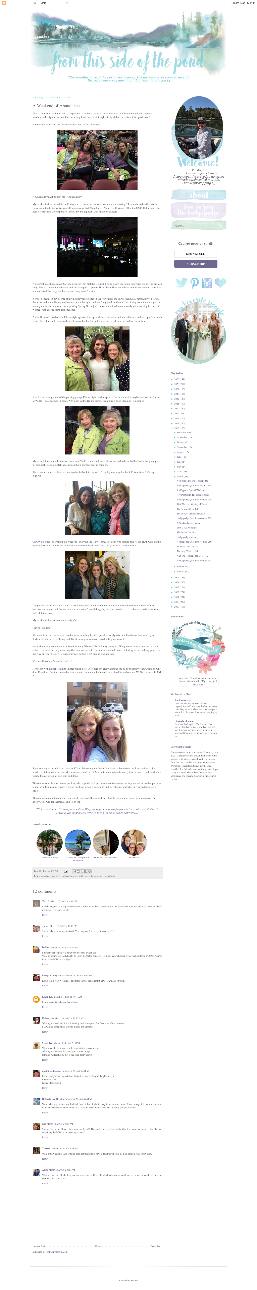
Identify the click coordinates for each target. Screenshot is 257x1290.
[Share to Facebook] (86, 871)
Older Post (156, 1246)
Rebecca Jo (48, 1018)
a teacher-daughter (118, 113)
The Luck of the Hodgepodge (191, 513)
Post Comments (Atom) (57, 1251)
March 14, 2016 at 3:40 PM (75, 1070)
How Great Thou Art (110, 287)
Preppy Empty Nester (53, 975)
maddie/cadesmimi (51, 1071)
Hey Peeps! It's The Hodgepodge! (193, 494)
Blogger (134, 1280)
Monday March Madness (106, 857)
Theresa (46, 1148)
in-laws (94, 876)
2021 (177, 403)
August (181, 451)
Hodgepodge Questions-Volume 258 (194, 541)
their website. (129, 545)
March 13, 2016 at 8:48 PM (64, 901)
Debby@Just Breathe (53, 1099)
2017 (177, 423)
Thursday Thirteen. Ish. (188, 551)
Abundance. (96, 208)
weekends (111, 876)
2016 (177, 428)
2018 (177, 418)
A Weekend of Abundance (189, 523)
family (87, 876)
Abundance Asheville (50, 876)
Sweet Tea (47, 1043)
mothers (102, 876)
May (179, 466)
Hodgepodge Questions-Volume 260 (194, 499)
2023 (177, 393)
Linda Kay (47, 996)
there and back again (185, 724)
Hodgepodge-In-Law (187, 537)
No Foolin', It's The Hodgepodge (192, 480)
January (181, 571)
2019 (177, 413)
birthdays (65, 876)
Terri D (46, 901)
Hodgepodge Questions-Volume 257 (194, 560)
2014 (177, 582)
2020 (177, 408)
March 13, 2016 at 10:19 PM (63, 925)
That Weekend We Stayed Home (192, 504)
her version (68, 291)
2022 (177, 398)
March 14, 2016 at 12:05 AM (65, 947)
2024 (177, 388)
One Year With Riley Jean (187, 703)
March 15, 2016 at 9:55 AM (65, 1148)
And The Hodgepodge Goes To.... (193, 555)
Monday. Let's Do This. (188, 546)
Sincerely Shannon (184, 721)
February (181, 566)
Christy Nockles (41, 541)
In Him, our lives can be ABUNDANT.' (118, 812)
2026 (177, 379)
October (181, 442)
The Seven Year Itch (186, 532)
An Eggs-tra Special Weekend (191, 490)
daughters (74, 876)
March (180, 476)
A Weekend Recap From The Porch (77, 859)
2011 (177, 597)
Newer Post (39, 1246)
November (182, 437)
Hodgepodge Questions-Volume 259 (194, 518)
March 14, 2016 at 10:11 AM (68, 996)
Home (98, 1246)
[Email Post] (65, 871)
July (179, 456)
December (182, 432)
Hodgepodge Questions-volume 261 (194, 485)
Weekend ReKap (50, 857)
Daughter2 (55, 668)
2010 (177, 601)
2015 (177, 577)
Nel (44, 1123)
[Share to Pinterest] (90, 871)
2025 (177, 383)
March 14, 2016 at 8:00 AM (79, 975)
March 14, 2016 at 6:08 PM (60, 1123)
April (45, 1169)
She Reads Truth (96, 545)
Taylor (45, 926)
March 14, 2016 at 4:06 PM (78, 1099)
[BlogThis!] (78, 871)
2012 (177, 592)
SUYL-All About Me (187, 527)
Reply (45, 914)
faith (81, 876)
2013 (177, 587)
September (182, 446)
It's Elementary (183, 700)
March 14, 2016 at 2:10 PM (67, 1042)
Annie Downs (40, 317)
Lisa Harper (96, 635)
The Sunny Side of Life (188, 508)
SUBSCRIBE (196, 263)
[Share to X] (82, 871)
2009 (177, 606)
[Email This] (74, 871)
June (179, 461)
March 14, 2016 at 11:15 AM (69, 1018)
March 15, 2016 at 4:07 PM (62, 1169)
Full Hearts (134, 857)
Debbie (45, 947)
